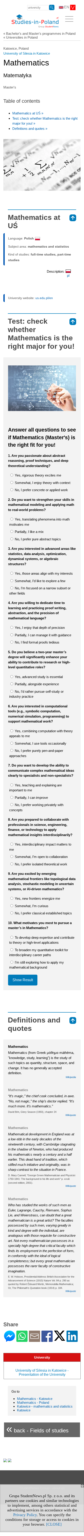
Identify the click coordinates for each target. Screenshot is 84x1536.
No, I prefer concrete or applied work (41, 490)
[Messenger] (9, 1340)
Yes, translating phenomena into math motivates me (39, 521)
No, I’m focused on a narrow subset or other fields (40, 590)
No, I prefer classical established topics (43, 913)
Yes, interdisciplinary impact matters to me (40, 846)
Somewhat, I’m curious (31, 906)
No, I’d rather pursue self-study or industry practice (36, 694)
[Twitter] (59, 1339)
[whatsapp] (22, 1340)
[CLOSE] (54, 1524)
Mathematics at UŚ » (27, 113)
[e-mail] (34, 1340)
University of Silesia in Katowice (26, 53)
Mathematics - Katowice (34, 1399)
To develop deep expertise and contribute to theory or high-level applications (41, 940)
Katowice (23, 1410)
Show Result (23, 980)
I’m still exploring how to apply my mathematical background (36, 964)
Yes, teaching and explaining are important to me (35, 787)
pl (68, 275)
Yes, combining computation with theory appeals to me (41, 733)
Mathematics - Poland (33, 1402)
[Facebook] (47, 1340)
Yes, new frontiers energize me (37, 898)
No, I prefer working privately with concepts (36, 807)
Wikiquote (70, 1115)
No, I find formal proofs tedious (36, 642)
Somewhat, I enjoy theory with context (42, 483)
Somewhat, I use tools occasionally (40, 743)
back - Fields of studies (37, 1429)
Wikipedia (71, 1077)
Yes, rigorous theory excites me (37, 475)
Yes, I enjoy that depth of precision (39, 628)
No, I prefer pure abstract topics (37, 539)
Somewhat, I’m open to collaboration (41, 857)
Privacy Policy (25, 1515)
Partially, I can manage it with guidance (42, 635)
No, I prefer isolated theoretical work (40, 864)
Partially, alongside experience (36, 684)
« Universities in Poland (20, 37)
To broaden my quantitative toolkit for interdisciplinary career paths (38, 952)
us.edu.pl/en (44, 298)
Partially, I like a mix (29, 532)
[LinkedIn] (72, 1340)
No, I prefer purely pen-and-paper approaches (36, 753)
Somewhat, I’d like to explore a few (39, 581)
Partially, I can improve (31, 797)
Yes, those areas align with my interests (43, 573)
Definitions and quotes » (29, 128)
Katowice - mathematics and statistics (45, 1406)
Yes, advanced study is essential (38, 677)
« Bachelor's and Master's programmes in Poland (39, 33)
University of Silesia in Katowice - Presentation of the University (42, 1372)
